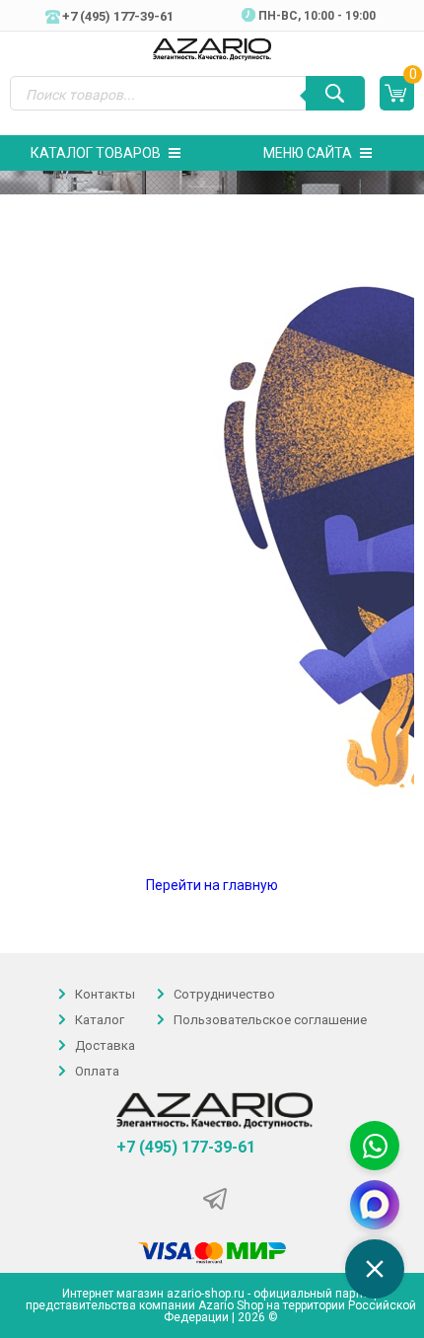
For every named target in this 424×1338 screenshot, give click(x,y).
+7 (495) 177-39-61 (185, 1147)
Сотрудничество (224, 994)
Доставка (105, 1045)
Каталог (99, 1019)
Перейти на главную (212, 885)
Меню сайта (307, 153)
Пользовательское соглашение (270, 1019)
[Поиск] (335, 93)
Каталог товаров (96, 153)
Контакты (105, 994)
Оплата (97, 1072)
